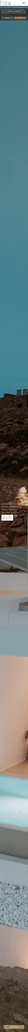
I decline (7, 18)
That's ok (20, 18)
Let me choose (5, 15)
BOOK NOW (14, 1027)
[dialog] (14, 14)
